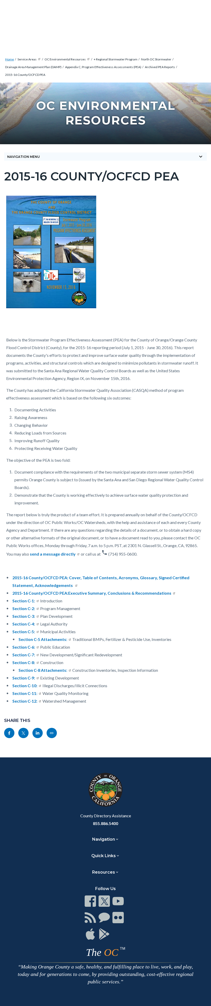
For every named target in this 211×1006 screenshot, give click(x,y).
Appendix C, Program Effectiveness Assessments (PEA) (103, 67)
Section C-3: (23, 616)
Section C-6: (23, 647)
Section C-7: (23, 654)
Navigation (103, 839)
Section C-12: (24, 701)
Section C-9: (23, 677)
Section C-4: (23, 623)
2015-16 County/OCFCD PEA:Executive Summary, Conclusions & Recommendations (91, 593)
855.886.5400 (105, 823)
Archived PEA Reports (160, 67)
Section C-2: (23, 608)
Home (9, 59)
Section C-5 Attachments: (43, 639)
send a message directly (53, 553)
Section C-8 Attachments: (43, 670)
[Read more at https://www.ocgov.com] (105, 790)
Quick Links (103, 855)
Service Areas (27, 59)
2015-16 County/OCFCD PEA (25, 75)
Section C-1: (23, 600)
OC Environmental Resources (65, 59)
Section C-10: (24, 685)
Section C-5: (23, 631)
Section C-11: (24, 693)
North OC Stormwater (156, 59)
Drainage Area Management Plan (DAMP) (33, 67)
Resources (103, 872)
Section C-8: (23, 662)
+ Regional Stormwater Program (115, 59)
